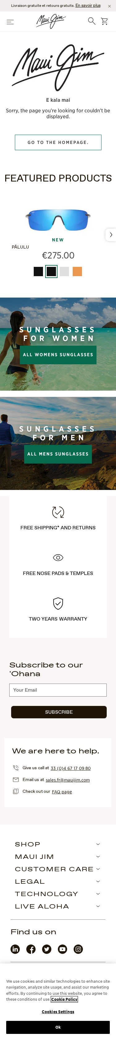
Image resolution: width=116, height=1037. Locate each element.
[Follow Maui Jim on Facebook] (31, 952)
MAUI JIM (34, 857)
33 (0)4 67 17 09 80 (71, 768)
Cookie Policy (64, 999)
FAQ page (62, 791)
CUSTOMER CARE (54, 870)
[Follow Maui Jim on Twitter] (46, 952)
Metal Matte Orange (77, 271)
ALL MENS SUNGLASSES (58, 454)
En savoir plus (88, 5)
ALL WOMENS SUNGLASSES (58, 354)
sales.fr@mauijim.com (68, 780)
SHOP (28, 845)
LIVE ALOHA (42, 907)
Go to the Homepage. (58, 142)
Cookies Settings (58, 1011)
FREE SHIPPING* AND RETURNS (58, 528)
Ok (58, 1027)
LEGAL (30, 882)
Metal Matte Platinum (64, 271)
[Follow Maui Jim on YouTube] (62, 952)
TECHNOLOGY (47, 894)
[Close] (109, 6)
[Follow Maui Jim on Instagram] (78, 952)
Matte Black (38, 271)
